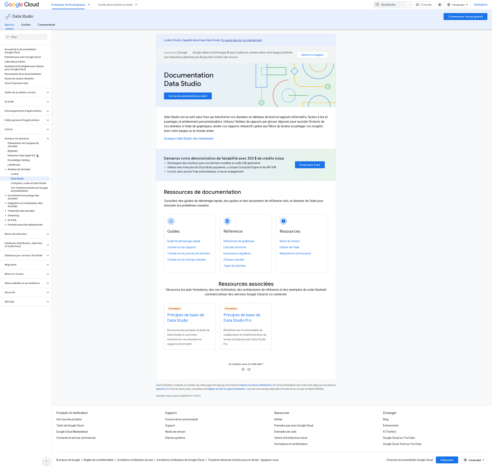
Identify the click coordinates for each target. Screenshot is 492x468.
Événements (390, 425)
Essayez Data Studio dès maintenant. (189, 138)
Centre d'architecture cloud (290, 437)
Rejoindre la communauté (295, 253)
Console (426, 4)
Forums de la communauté (181, 419)
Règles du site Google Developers (226, 388)
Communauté (46, 24)
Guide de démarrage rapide (183, 241)
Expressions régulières (237, 253)
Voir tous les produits (69, 419)
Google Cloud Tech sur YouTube (402, 444)
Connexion (480, 4)
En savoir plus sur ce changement (241, 40)
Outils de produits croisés (115, 4)
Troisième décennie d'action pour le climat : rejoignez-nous (243, 459)
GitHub (278, 419)
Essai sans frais (310, 165)
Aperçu (9, 24)
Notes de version (290, 241)
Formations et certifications (291, 444)
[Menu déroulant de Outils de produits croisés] (137, 4)
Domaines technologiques (68, 4)
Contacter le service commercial (75, 437)
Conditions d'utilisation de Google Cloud (180, 459)
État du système (175, 437)
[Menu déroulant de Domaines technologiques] (90, 4)
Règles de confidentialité (98, 459)
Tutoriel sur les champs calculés (186, 259)
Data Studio (22, 16)
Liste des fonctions (235, 247)
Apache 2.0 (162, 388)
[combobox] (392, 4)
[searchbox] (26, 37)
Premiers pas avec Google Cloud (293, 425)
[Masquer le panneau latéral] (46, 461)
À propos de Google (68, 459)
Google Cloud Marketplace (72, 431)
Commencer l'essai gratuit (465, 16)
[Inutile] (249, 369)
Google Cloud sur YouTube (399, 437)
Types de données (235, 265)
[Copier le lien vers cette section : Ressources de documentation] (246, 192)
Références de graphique (239, 241)
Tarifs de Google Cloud (70, 425)
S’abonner (447, 460)
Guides (26, 24)
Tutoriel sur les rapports (181, 247)
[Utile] (243, 369)
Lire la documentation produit (188, 96)
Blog (385, 419)
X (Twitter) (389, 431)
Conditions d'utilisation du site (135, 459)
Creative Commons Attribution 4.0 (257, 385)
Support (170, 425)
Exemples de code (285, 431)
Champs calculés (234, 259)
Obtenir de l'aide (289, 247)
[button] (23, 92)
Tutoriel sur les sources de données (188, 253)
